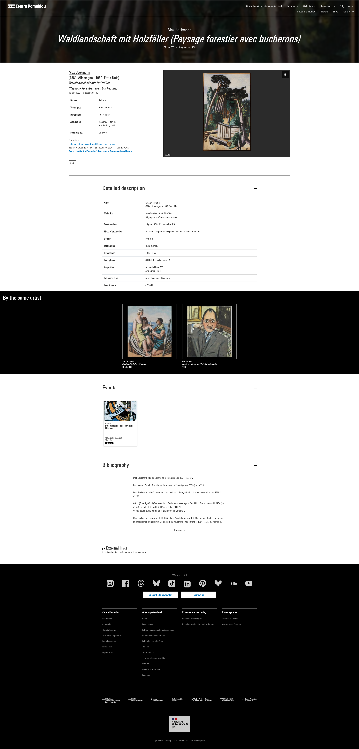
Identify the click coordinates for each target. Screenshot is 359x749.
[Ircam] (137, 702)
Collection (308, 6)
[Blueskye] (156, 584)
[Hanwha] (249, 702)
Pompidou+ (326, 6)
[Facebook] (125, 584)
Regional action (107, 652)
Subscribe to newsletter (160, 594)
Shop (336, 11)
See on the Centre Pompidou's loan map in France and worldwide (100, 151)
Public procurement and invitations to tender (158, 630)
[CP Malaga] (179, 702)
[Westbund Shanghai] (229, 702)
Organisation (106, 624)
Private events (147, 624)
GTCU (175, 740)
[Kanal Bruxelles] (204, 702)
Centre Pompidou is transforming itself (265, 6)
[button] (179, 188)
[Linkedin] (187, 584)
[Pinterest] (202, 584)
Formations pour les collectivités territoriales (198, 624)
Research (145, 664)
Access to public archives (151, 669)
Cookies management (197, 740)
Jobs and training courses (111, 635)
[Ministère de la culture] (179, 724)
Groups (144, 618)
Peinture (103, 100)
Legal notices (159, 740)
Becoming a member (109, 641)
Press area (146, 675)
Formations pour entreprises (192, 618)
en (349, 6)
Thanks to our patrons (230, 618)
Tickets (324, 11)
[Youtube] (249, 584)
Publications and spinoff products (154, 641)
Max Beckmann (79, 72)
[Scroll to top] (352, 742)
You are (347, 11)
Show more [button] (179, 530)
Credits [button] (167, 154)
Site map (168, 740)
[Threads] (141, 584)
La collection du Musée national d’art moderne (124, 552)
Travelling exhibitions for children (154, 658)
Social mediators (148, 652)
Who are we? (107, 618)
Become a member (308, 11)
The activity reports (109, 630)
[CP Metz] (159, 702)
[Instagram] (110, 584)
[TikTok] (172, 584)
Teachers (145, 647)
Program (291, 6)
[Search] (342, 6)
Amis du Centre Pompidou (231, 624)
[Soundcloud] (233, 584)
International (107, 647)
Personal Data (184, 740)
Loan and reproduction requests (153, 635)
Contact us (199, 594)
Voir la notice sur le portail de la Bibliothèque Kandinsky (159, 510)
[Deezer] (218, 584)
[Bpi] (113, 702)
